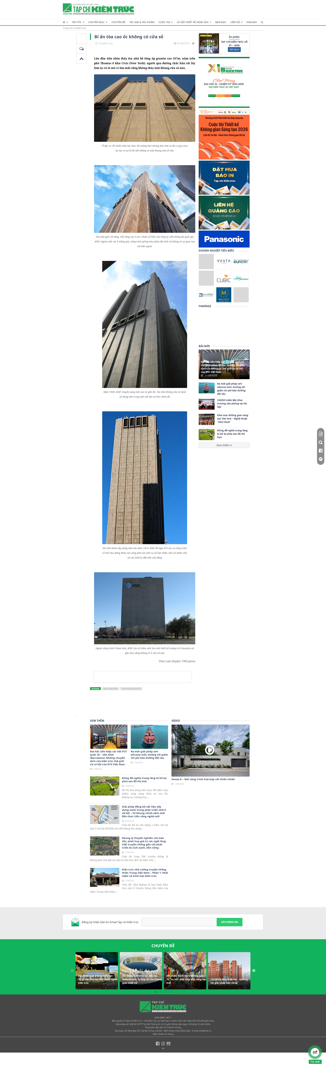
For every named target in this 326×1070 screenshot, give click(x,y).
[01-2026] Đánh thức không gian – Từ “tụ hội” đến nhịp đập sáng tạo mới (186, 979)
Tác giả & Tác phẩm (141, 22)
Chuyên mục (96, 22)
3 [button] (165, 992)
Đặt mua (234, 49)
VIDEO (175, 721)
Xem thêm (223, 445)
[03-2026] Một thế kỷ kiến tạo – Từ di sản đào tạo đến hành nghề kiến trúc (97, 979)
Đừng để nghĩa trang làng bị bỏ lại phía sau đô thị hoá (232, 434)
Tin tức (77, 22)
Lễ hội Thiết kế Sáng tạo (193, 22)
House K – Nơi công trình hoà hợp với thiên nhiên (203, 779)
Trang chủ (67, 28)
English (252, 22)
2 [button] (160, 992)
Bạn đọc (220, 22)
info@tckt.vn (205, 1030)
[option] (97, 970)
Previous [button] (72, 970)
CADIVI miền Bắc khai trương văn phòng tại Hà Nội (232, 403)
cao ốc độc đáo (110, 688)
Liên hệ (235, 22)
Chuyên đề (118, 22)
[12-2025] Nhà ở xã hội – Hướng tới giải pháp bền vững (229, 981)
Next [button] (254, 970)
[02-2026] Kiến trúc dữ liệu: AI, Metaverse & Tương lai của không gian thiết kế (142, 979)
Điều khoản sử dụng (163, 1033)
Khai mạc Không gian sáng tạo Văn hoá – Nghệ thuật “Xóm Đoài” (232, 419)
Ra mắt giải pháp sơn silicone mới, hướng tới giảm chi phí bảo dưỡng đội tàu (231, 388)
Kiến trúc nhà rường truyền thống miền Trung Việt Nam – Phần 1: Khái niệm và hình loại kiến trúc (145, 873)
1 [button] (155, 992)
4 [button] (170, 992)
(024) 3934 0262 (183, 1030)
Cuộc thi (164, 22)
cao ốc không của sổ (131, 688)
